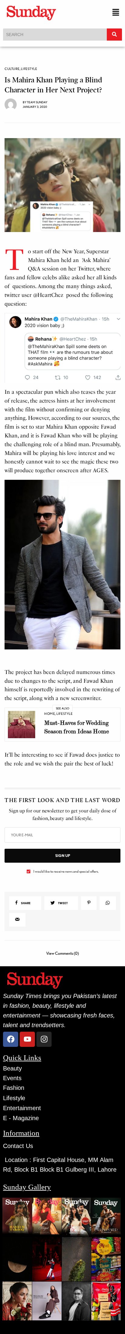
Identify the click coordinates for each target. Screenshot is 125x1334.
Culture (12, 69)
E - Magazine (21, 1118)
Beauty (12, 1068)
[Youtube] (27, 1039)
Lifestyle (29, 69)
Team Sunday (37, 102)
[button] (116, 12)
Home (49, 714)
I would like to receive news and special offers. (66, 871)
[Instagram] (44, 1039)
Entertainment (22, 1108)
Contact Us (18, 1146)
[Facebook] (10, 1039)
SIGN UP (62, 855)
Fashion (13, 1087)
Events (12, 1078)
